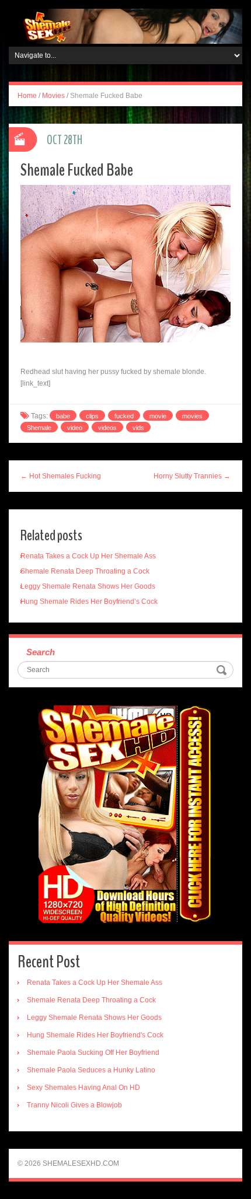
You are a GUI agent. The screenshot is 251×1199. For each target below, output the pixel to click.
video (74, 427)
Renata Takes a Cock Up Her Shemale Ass (88, 556)
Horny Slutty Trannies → (192, 476)
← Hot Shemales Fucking (60, 476)
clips (92, 416)
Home (27, 96)
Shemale (39, 427)
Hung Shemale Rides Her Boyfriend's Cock (95, 1035)
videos (107, 427)
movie (157, 416)
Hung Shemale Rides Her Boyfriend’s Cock (89, 601)
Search (40, 652)
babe (63, 416)
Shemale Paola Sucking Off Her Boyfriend (93, 1052)
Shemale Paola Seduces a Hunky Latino (91, 1070)
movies (192, 416)
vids (138, 427)
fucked (124, 416)
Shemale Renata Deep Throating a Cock (84, 571)
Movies (53, 96)
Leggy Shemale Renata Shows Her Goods (87, 586)
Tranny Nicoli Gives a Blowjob (74, 1105)
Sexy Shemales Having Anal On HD (83, 1087)
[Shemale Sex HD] (125, 26)
